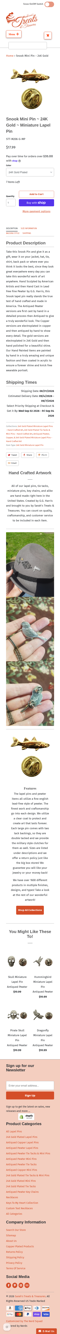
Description (12, 228)
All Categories (14, 1213)
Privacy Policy (14, 1262)
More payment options (36, 211)
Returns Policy (14, 1251)
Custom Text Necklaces (19, 1208)
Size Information (29, 228)
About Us (11, 1240)
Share (29, 455)
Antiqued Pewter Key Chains (22, 1191)
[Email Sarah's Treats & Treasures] (26, 1285)
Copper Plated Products (20, 1246)
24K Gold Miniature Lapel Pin (30, 445)
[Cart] (48, 35)
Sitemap (11, 1235)
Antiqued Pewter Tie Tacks (21, 1164)
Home (9, 55)
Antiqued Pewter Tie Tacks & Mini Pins (28, 1153)
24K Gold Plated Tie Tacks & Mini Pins (27, 1175)
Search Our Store (16, 1229)
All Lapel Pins (14, 1131)
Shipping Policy (15, 1257)
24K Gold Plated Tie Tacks (21, 1186)
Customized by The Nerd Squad (24, 1321)
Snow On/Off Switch (33, 4)
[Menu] (13, 34)
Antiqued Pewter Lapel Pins (22, 1147)
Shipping (27, 233)
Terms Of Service (15, 1268)
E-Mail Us (47, 1331)
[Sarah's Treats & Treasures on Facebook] (8, 1285)
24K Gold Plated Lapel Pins (21, 1137)
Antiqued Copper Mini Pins (21, 1169)
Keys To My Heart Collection (22, 1202)
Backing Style (12, 233)
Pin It (44, 455)
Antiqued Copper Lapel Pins (22, 1142)
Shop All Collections (30, 910)
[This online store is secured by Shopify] (26, 1119)
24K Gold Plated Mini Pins (21, 1180)
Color (8, 165)
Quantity (10, 196)
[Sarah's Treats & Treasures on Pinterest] (14, 1285)
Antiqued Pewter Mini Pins (21, 1158)
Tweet (14, 455)
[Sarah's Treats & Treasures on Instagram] (21, 1285)
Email (14, 463)
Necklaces (12, 1197)
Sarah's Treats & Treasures (30, 1296)
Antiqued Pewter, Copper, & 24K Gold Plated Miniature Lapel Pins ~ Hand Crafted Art (29, 438)
